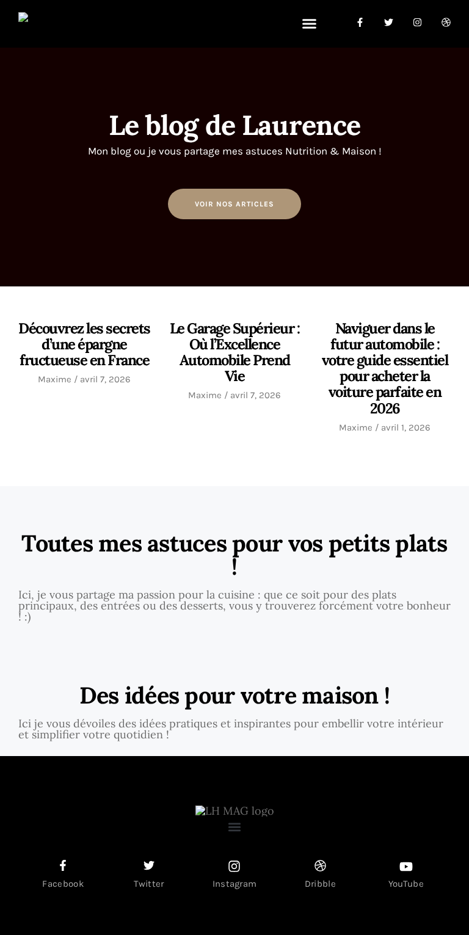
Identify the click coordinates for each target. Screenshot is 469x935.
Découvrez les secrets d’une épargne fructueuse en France (84, 344)
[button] (309, 23)
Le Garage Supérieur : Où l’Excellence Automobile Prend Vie (235, 352)
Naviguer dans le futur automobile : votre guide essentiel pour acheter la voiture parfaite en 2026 (385, 368)
